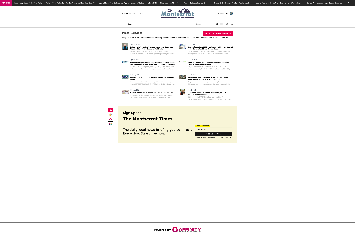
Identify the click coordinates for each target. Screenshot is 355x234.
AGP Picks (6, 3)
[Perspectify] (110, 114)
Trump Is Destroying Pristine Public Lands (232, 3)
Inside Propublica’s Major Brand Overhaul (325, 3)
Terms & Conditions (224, 137)
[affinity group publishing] (110, 119)
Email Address (202, 126)
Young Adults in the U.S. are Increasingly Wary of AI (278, 3)
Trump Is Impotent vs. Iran (196, 3)
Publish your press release (216, 33)
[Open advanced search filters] (221, 24)
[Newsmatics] (110, 124)
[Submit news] (110, 110)
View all (350, 3)
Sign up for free (213, 134)
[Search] (217, 24)
